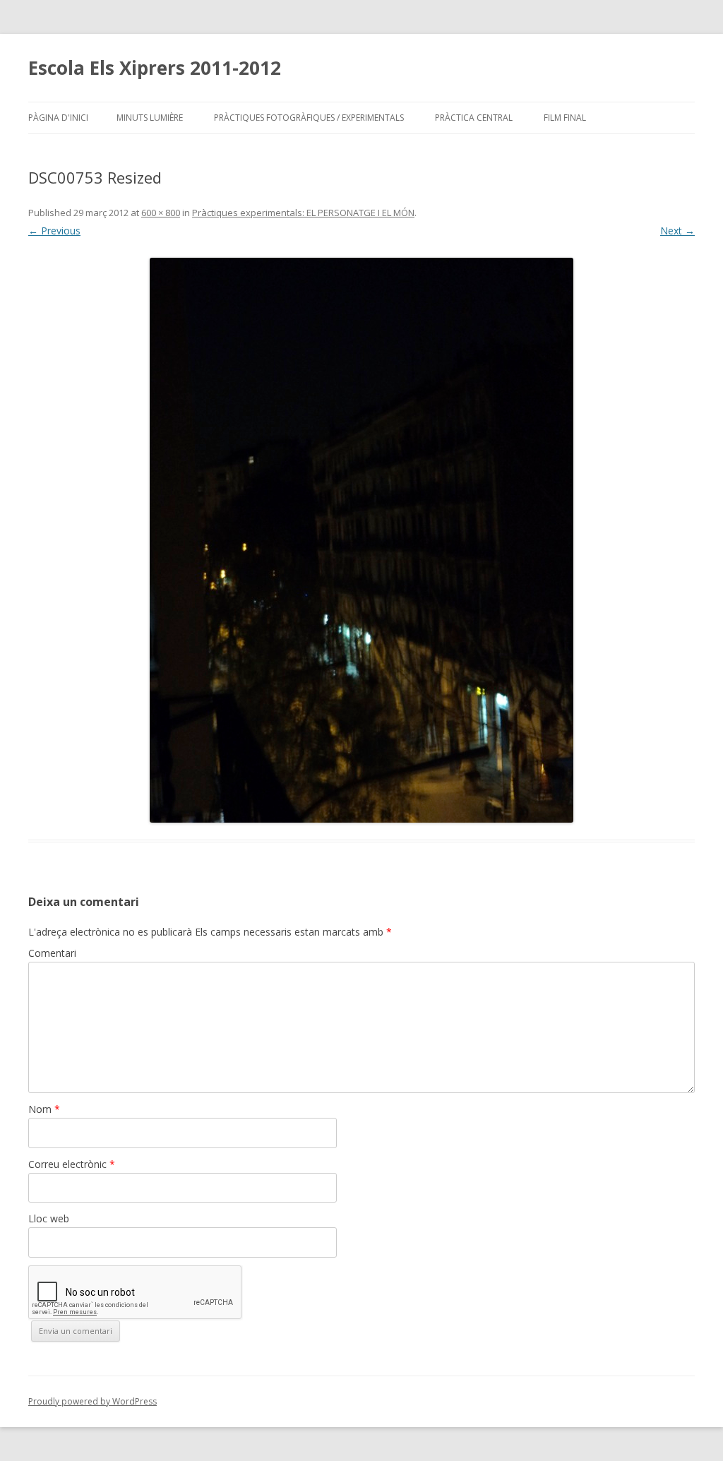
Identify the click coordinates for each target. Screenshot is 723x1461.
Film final (565, 118)
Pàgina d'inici (58, 118)
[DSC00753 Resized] (361, 540)
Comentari (52, 953)
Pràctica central (474, 118)
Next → (677, 230)
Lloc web (48, 1218)
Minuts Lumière (149, 118)
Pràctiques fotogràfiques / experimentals (309, 118)
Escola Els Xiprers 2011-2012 (154, 67)
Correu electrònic (71, 1164)
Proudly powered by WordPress (92, 1401)
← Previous (54, 230)
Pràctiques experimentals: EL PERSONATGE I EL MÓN (303, 212)
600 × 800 (160, 212)
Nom (44, 1109)
